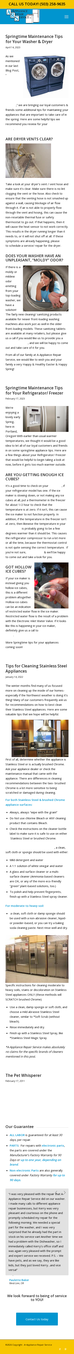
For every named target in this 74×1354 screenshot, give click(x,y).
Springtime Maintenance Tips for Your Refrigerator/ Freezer (34, 390)
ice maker (55, 486)
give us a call (35, 552)
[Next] (64, 1192)
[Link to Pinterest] (65, 1349)
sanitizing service (17, 343)
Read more (13, 1087)
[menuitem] (66, 16)
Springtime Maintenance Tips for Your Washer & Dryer (34, 39)
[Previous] (56, 1192)
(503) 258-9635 (52, 4)
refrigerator (13, 528)
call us (64, 241)
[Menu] (66, 16)
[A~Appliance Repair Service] (31, 16)
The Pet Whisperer (23, 1075)
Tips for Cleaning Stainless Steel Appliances (36, 668)
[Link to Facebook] (60, 1349)
